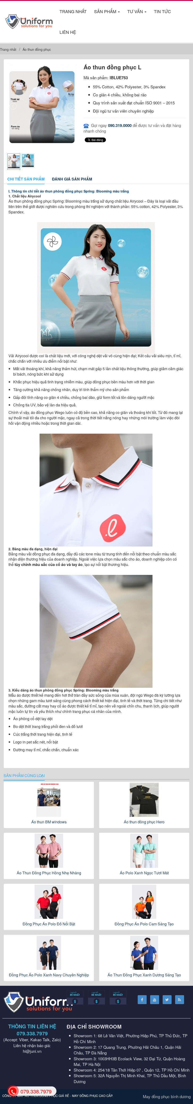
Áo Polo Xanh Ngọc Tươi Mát (144, 873)
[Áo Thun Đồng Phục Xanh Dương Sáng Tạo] (144, 953)
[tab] (25, 179)
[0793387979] (12, 1090)
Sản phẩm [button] (105, 11)
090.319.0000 (120, 125)
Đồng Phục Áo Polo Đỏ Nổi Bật (49, 924)
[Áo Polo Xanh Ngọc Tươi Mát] (144, 851)
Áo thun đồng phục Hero (144, 822)
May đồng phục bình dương (167, 1096)
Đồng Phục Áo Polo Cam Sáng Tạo (144, 924)
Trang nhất (73, 11)
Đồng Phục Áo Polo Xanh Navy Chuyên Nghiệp (49, 975)
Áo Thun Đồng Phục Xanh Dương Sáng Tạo (144, 975)
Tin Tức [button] (162, 11)
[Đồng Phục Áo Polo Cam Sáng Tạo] (144, 902)
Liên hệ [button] (68, 32)
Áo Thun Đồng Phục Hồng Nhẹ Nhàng (49, 873)
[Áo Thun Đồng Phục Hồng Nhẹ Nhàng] (49, 851)
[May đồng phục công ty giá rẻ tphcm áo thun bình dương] (29, 21)
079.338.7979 (32, 1033)
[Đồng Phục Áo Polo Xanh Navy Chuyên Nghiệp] (49, 953)
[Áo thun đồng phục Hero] (144, 800)
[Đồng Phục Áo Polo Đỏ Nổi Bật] (49, 902)
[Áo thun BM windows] (49, 800)
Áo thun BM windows (49, 822)
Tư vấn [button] (135, 11)
